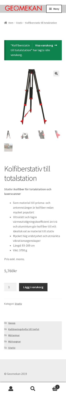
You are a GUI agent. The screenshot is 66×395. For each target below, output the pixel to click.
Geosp (11, 323)
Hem (10, 22)
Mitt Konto (11, 389)
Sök (33, 389)
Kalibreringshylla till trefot (23, 329)
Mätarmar (14, 335)
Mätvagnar (14, 341)
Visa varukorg (44, 45)
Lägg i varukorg (33, 287)
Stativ (19, 22)
